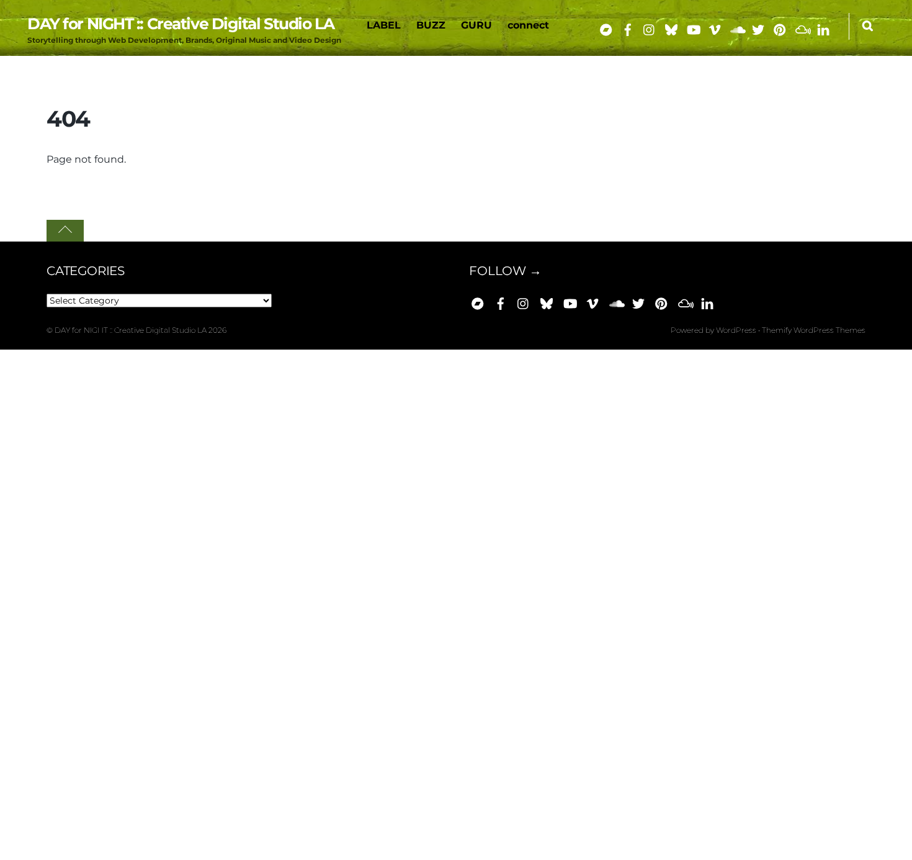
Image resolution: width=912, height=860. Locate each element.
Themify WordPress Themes (813, 330)
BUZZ (430, 25)
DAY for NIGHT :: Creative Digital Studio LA (131, 330)
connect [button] (528, 25)
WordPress (736, 330)
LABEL (384, 25)
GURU (476, 25)
